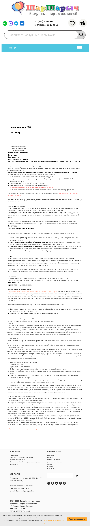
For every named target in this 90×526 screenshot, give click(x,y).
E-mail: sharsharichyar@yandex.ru (23, 491)
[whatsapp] (52, 483)
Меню (12, 48)
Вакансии (50, 455)
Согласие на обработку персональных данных (25, 462)
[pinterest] (64, 483)
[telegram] (48, 483)
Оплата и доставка (53, 460)
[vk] (56, 483)
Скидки (49, 464)
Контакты (50, 468)
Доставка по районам (54, 462)
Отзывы (50, 466)
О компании (14, 455)
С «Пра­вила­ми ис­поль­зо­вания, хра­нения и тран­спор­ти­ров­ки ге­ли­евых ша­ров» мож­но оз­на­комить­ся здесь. (42, 429)
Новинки (50, 457)
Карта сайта (14, 464)
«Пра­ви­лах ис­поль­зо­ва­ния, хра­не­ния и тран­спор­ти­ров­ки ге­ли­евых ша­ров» (33, 291)
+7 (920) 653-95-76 (44, 21)
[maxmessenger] (60, 483)
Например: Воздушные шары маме (31, 35)
